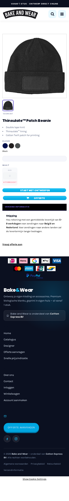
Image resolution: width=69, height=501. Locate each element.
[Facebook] (7, 438)
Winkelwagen (12, 393)
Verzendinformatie (13, 470)
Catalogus (10, 339)
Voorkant (8, 114)
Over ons (9, 375)
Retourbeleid (54, 464)
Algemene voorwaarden (16, 464)
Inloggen (9, 387)
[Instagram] (16, 438)
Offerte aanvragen (14, 352)
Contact (8, 381)
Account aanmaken (15, 400)
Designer (9, 345)
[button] (52, 14)
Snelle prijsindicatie (16, 358)
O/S (9, 170)
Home (7, 333)
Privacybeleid (38, 464)
